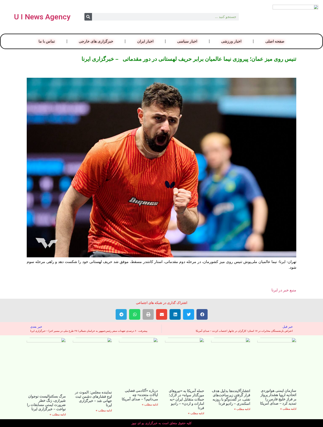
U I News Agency (42, 16)
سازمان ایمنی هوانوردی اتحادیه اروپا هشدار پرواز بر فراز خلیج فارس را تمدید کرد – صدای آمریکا (278, 396)
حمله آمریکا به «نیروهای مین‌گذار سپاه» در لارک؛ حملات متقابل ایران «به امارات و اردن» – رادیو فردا (186, 399)
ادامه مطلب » (288, 408)
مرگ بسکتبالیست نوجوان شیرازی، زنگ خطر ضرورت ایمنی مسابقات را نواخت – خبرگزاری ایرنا (46, 402)
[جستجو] (88, 17)
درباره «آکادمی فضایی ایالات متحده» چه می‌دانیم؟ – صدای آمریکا (140, 394)
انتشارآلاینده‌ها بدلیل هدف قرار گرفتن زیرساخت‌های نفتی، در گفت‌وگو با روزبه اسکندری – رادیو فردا (231, 397)
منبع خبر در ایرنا (283, 290)
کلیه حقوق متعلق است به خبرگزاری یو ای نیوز (161, 423)
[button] (202, 314)
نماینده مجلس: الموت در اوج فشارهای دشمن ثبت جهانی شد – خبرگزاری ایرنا (93, 398)
